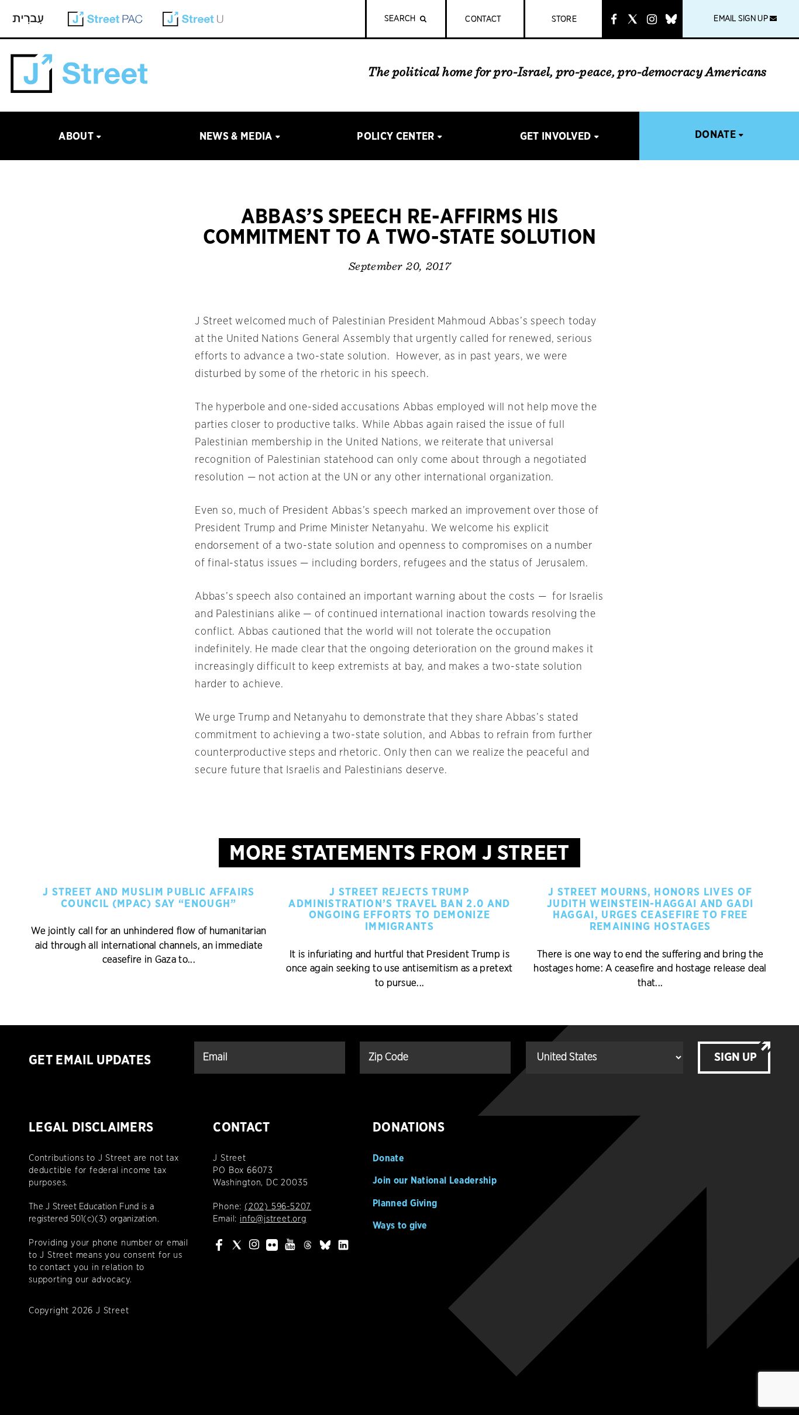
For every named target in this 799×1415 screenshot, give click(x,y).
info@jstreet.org (273, 1219)
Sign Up (735, 1057)
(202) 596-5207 (277, 1206)
